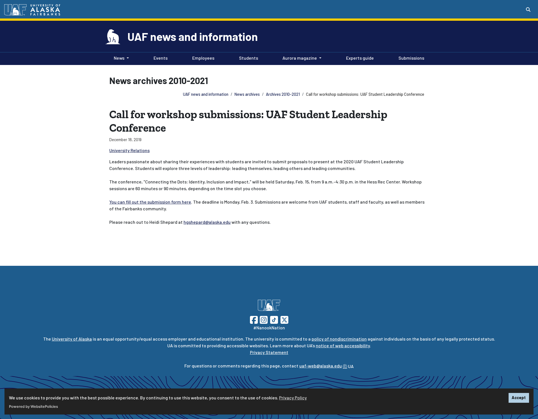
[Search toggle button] (528, 9)
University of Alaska (72, 338)
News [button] (119, 57)
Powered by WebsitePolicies (33, 406)
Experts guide (359, 57)
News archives (247, 94)
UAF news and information (192, 36)
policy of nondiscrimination (339, 338)
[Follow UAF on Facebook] (254, 319)
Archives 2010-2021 (283, 94)
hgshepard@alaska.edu (207, 222)
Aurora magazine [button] (299, 57)
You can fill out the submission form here (150, 201)
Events (159, 57)
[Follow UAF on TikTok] (274, 319)
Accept (519, 397)
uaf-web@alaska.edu (320, 365)
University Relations (129, 150)
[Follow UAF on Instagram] (263, 319)
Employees (202, 57)
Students (247, 57)
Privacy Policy (293, 397)
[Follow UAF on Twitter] (284, 319)
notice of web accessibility (343, 345)
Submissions (410, 57)
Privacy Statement (269, 352)
